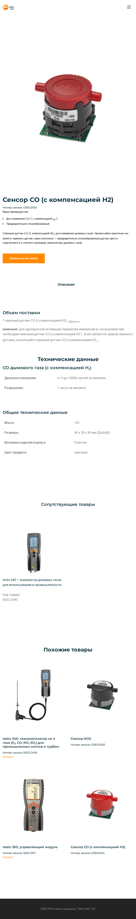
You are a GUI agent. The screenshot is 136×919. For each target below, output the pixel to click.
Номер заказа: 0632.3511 (19, 853)
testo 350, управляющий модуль (30, 847)
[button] (127, 38)
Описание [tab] (66, 284)
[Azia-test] (8, 7)
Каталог (8, 756)
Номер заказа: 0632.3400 (20, 752)
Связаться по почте (24, 258)
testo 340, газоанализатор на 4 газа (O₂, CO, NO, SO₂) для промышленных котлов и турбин (31, 743)
